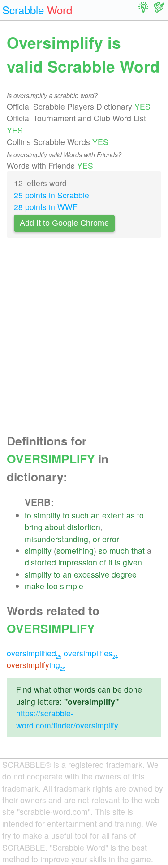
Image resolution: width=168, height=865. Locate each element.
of (102, 562)
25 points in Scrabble (51, 195)
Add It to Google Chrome (64, 222)
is (118, 562)
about (55, 526)
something (75, 550)
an (95, 515)
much (119, 550)
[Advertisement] (84, 338)
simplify (47, 515)
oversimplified (34, 653)
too (52, 585)
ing (36, 664)
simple (71, 585)
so (103, 550)
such (80, 515)
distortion (83, 526)
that (138, 550)
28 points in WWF (46, 206)
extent (113, 515)
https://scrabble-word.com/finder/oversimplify (67, 718)
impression (77, 562)
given (132, 562)
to (28, 515)
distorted (40, 562)
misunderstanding (56, 538)
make (34, 585)
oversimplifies (91, 653)
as (130, 515)
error (110, 538)
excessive (91, 574)
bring (34, 526)
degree (124, 574)
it (110, 562)
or (96, 538)
